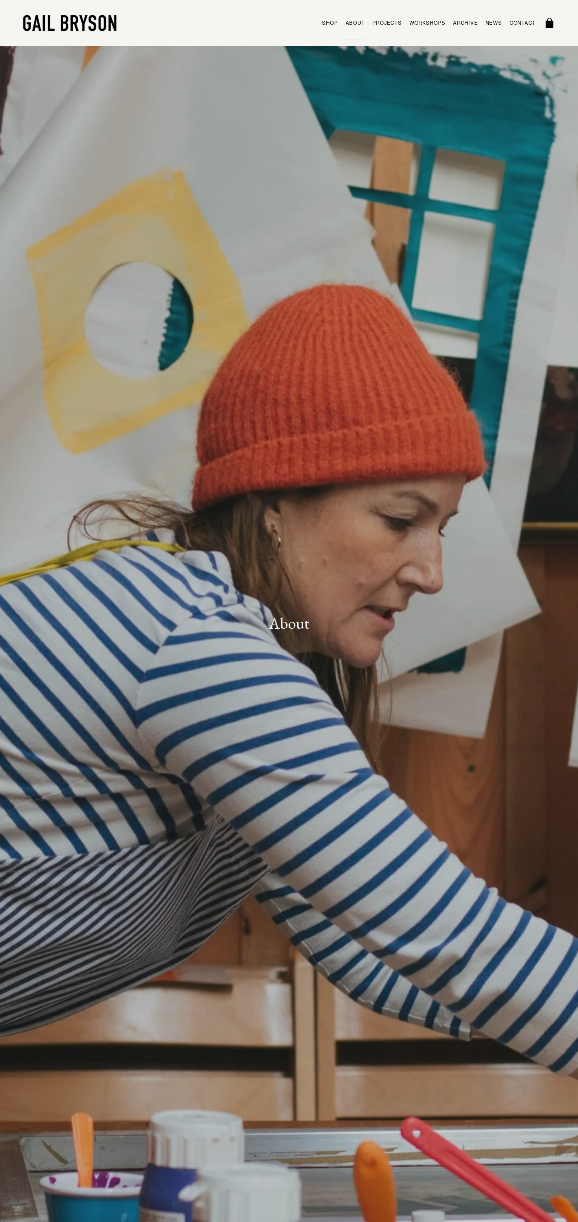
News (494, 22)
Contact (523, 22)
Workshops (427, 22)
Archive (465, 22)
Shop (330, 22)
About (355, 22)
